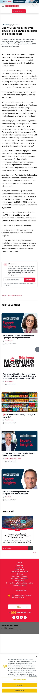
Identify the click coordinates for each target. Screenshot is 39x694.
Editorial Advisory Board (19, 572)
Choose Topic (17, 11)
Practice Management (15, 295)
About (19, 563)
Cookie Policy (33, 676)
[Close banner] (36, 2)
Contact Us (19, 567)
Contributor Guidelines (19, 578)
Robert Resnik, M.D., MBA (13, 458)
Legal (4, 295)
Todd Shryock (9, 341)
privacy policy (7, 285)
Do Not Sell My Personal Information (19, 583)
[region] (19, 674)
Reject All (19, 685)
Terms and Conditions (19, 576)
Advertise (19, 565)
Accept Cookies (19, 690)
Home (19, 630)
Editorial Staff (19, 569)
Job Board (19, 574)
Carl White (8, 497)
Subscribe (28, 279)
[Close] (37, 657)
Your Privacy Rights (19, 585)
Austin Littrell (9, 381)
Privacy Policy (19, 581)
